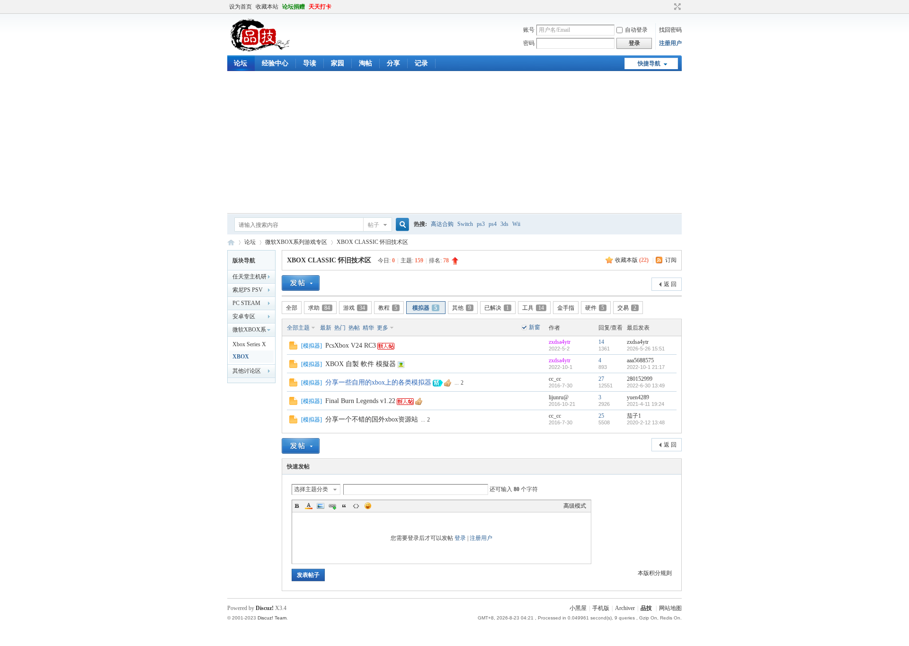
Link (332, 506)
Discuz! (265, 608)
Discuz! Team (272, 617)
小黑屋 (578, 608)
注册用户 (670, 43)
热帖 (354, 327)
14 (601, 342)
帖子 (373, 225)
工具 (533, 308)
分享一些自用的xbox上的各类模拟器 (378, 382)
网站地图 (670, 608)
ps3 (481, 224)
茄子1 (634, 416)
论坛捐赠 (293, 6)
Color (308, 506)
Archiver (625, 608)
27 (601, 379)
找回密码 (670, 30)
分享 (393, 63)
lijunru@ (559, 397)
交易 (626, 308)
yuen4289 (638, 397)
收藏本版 (632, 260)
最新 (325, 327)
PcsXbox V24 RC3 (350, 345)
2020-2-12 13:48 (646, 422)
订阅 (671, 260)
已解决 (496, 308)
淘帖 (365, 63)
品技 (231, 242)
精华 (368, 327)
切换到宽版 (676, 6)
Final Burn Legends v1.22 (360, 400)
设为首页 (240, 6)
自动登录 (636, 30)
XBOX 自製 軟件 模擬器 (360, 364)
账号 (529, 30)
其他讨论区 (246, 371)
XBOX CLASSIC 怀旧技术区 (372, 242)
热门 (340, 327)
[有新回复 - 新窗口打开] (293, 347)
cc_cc (555, 379)
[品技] (259, 49)
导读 (309, 63)
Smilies (368, 506)
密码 (529, 43)
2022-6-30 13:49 (646, 385)
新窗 (534, 327)
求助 (319, 308)
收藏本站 (267, 6)
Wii (516, 224)
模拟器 (424, 308)
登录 (460, 538)
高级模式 (574, 505)
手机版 (600, 608)
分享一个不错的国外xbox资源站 (371, 419)
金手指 (565, 308)
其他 (461, 308)
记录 (421, 63)
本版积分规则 (655, 573)
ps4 (493, 224)
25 (601, 416)
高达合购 (442, 224)
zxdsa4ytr (559, 342)
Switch (465, 224)
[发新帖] (301, 283)
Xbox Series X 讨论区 (249, 345)
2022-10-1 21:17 (646, 367)
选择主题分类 (311, 489)
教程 (387, 308)
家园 (337, 63)
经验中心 (275, 63)
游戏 (354, 308)
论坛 (240, 63)
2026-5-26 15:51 (646, 348)
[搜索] (401, 224)
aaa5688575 (640, 360)
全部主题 (298, 327)
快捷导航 (649, 63)
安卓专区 (243, 316)
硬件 (594, 308)
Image (320, 506)
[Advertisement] (454, 142)
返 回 (670, 284)
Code (356, 506)
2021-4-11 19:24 (645, 404)
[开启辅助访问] (668, 6)
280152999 (639, 379)
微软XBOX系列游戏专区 (296, 242)
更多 (382, 327)
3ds (504, 224)
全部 (291, 308)
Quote (344, 506)
